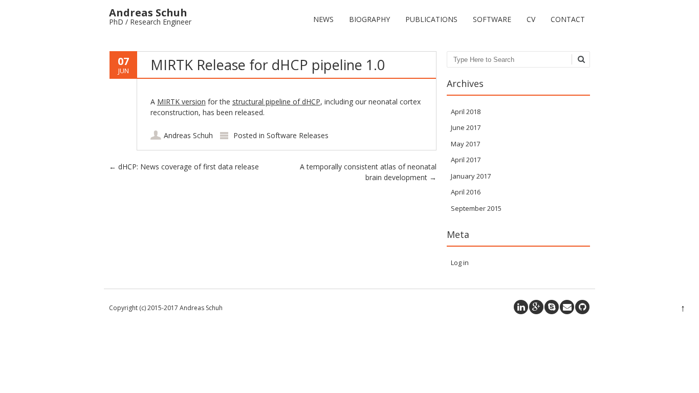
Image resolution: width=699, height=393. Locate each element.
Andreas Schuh (188, 135)
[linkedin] (521, 307)
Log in (460, 262)
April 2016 (465, 191)
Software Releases (298, 135)
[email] (567, 307)
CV (531, 19)
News (323, 19)
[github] (582, 307)
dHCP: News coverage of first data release (184, 166)
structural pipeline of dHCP (276, 101)
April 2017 (465, 159)
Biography (369, 19)
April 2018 (465, 111)
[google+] (536, 307)
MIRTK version (181, 101)
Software (492, 19)
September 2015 (476, 208)
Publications (431, 19)
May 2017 (465, 143)
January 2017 (471, 176)
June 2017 (465, 127)
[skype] (551, 307)
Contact (568, 19)
